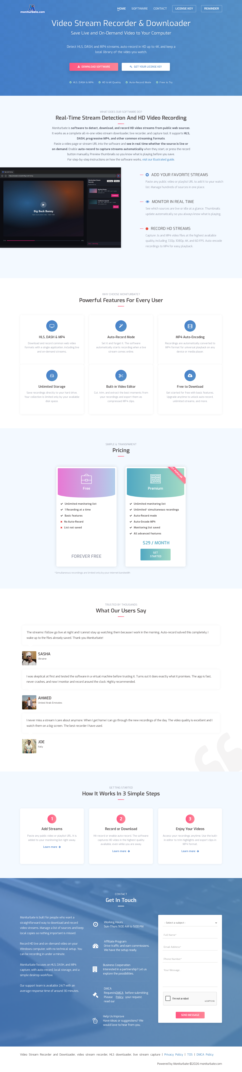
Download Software (95, 66)
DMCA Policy (119, 995)
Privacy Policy (173, 1054)
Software (139, 9)
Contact (160, 9)
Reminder (211, 9)
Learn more (50, 847)
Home (121, 9)
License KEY (184, 9)
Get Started (155, 554)
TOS (190, 1054)
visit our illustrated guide (158, 159)
